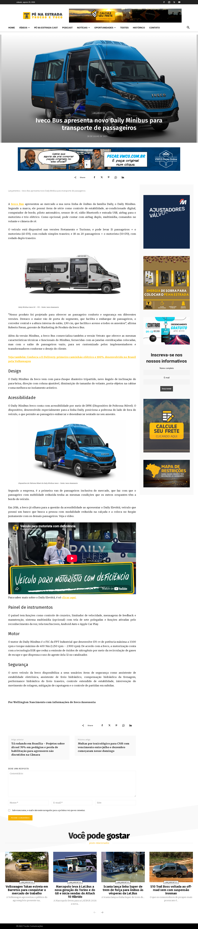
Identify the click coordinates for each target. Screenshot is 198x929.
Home (11, 27)
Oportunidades (103, 27)
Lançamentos (98, 113)
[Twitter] (174, 2)
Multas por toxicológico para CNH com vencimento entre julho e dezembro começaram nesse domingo (103, 747)
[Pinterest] (108, 177)
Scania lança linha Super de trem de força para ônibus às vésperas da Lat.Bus (123, 890)
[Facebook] (164, 2)
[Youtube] (179, 2)
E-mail (167, 378)
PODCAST (67, 27)
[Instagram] (169, 2)
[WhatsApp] (116, 177)
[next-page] (102, 912)
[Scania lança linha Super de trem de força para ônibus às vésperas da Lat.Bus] (123, 867)
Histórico (139, 27)
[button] (188, 27)
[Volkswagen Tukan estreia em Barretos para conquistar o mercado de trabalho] (27, 867)
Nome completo (167, 368)
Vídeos (23, 27)
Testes (124, 27)
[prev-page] (95, 912)
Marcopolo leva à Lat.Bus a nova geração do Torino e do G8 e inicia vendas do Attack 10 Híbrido (75, 892)
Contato (154, 27)
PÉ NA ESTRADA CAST (46, 27)
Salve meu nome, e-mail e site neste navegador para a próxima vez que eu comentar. (48, 810)
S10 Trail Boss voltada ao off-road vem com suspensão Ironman (171, 890)
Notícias (82, 27)
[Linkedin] (123, 177)
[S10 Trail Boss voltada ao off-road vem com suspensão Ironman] (171, 867)
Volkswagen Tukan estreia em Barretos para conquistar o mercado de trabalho (27, 890)
